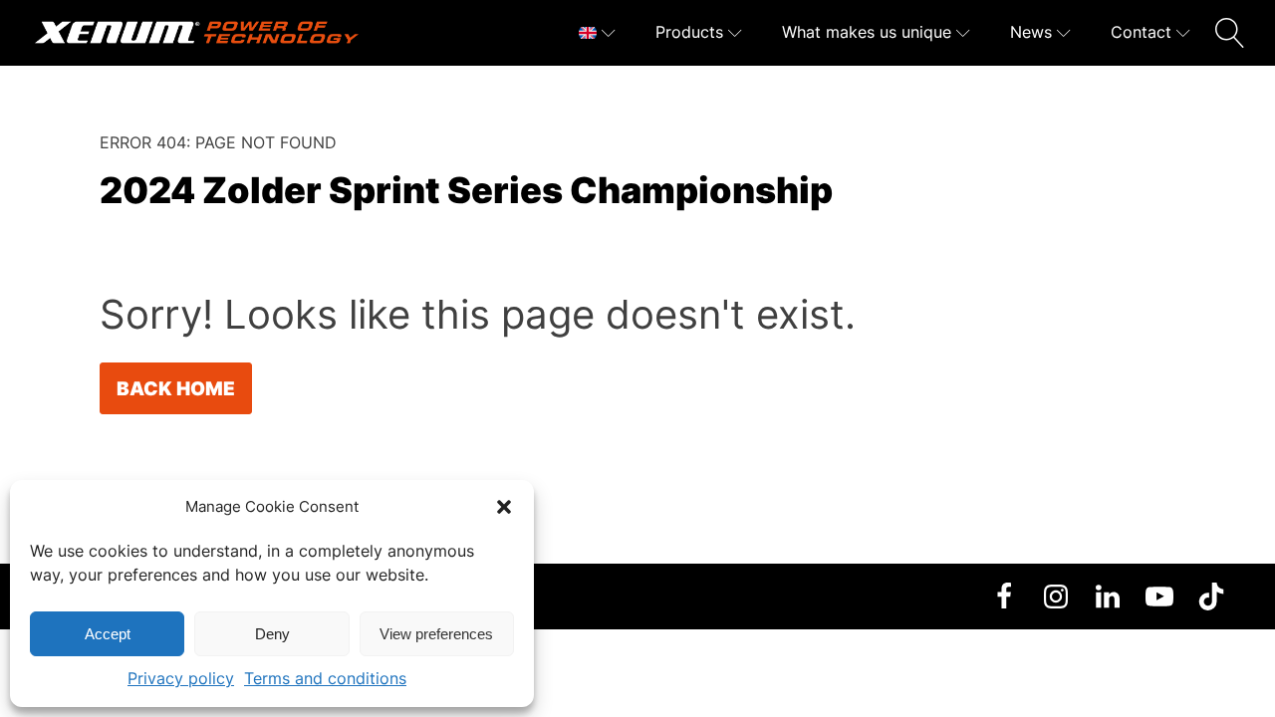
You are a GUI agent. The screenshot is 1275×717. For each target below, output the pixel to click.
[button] (504, 507)
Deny (272, 633)
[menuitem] (597, 33)
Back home (176, 388)
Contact (1141, 32)
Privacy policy (181, 678)
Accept (107, 633)
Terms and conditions (325, 678)
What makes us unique (866, 32)
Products (689, 32)
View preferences (436, 633)
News (1031, 32)
